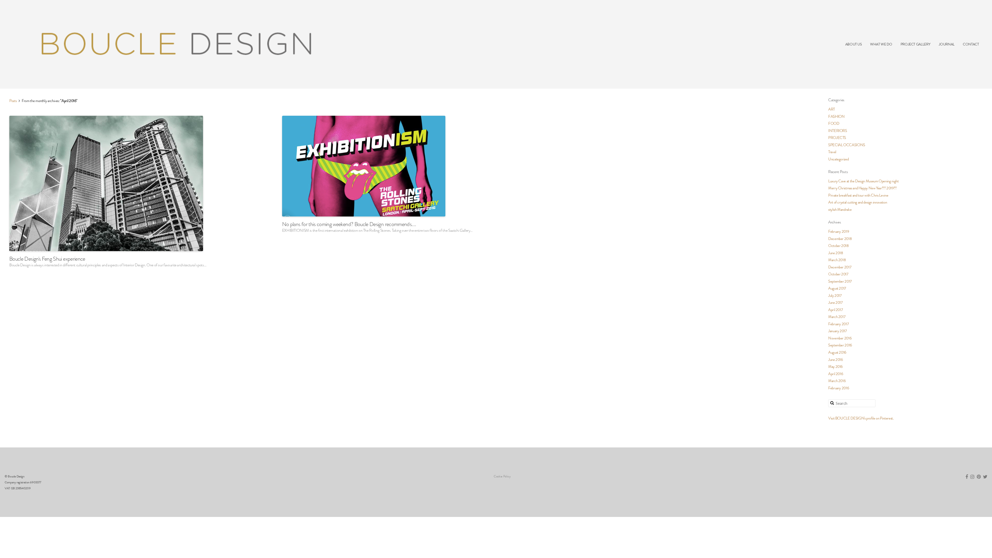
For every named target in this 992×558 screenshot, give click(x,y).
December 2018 (840, 239)
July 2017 (835, 295)
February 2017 (838, 324)
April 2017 (835, 310)
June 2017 (835, 302)
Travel (832, 152)
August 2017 (837, 288)
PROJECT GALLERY (916, 44)
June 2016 (835, 359)
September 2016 (840, 345)
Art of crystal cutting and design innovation (857, 202)
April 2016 (835, 374)
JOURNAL (947, 44)
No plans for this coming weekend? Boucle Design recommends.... (349, 224)
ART (831, 109)
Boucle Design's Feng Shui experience (47, 259)
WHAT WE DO (881, 44)
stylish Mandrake (839, 209)
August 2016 (837, 352)
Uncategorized (838, 159)
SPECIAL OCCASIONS (846, 145)
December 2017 (839, 267)
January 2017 (837, 331)
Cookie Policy (502, 476)
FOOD (833, 123)
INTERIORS (837, 131)
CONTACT (971, 44)
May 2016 (835, 366)
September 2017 (840, 281)
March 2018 (837, 260)
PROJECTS (837, 138)
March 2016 (837, 381)
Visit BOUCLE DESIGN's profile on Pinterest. (861, 418)
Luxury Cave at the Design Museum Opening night (863, 181)
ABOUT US (853, 44)
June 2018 (835, 253)
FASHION (836, 116)
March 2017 (836, 317)
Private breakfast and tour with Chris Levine (858, 195)
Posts (13, 101)
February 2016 (838, 388)
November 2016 (839, 338)
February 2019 (838, 231)
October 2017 (838, 274)
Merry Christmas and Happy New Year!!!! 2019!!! (862, 188)
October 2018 (838, 246)
